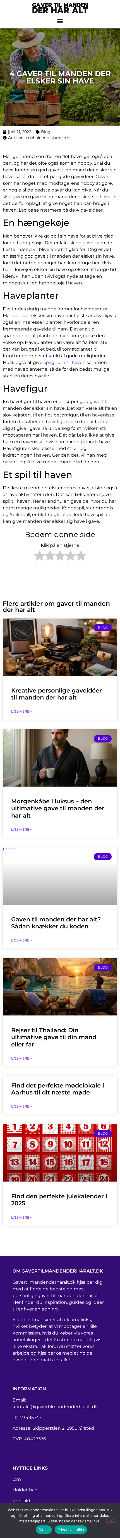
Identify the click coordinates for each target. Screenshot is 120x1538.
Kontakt (22, 1500)
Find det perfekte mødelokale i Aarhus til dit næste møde (57, 1089)
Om (17, 1479)
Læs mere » (21, 711)
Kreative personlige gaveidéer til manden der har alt (56, 694)
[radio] (39, 556)
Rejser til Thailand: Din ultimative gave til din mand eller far (53, 1037)
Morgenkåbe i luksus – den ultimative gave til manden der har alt (57, 808)
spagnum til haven (65, 362)
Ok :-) (44, 1529)
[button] (60, 20)
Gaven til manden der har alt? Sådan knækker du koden (56, 923)
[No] (111, 1520)
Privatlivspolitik (70, 1529)
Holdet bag (25, 1490)
